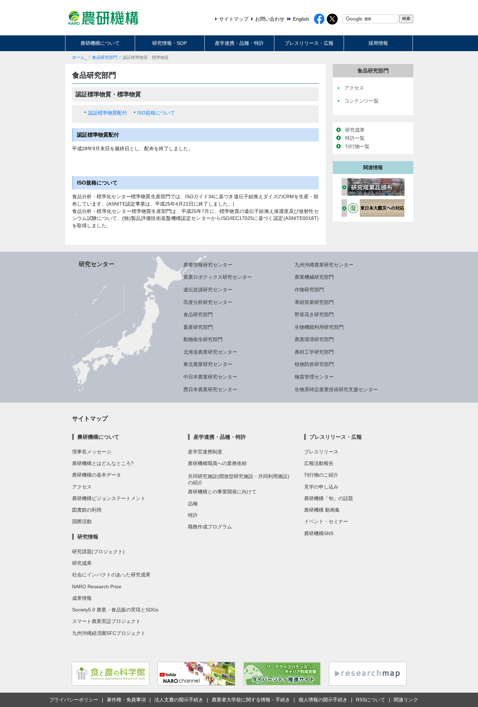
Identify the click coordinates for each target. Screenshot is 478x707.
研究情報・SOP (169, 43)
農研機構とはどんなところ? (103, 463)
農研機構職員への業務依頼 (217, 463)
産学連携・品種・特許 (239, 43)
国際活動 (82, 521)
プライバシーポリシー (73, 699)
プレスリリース (321, 452)
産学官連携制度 (205, 452)
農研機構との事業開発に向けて (222, 491)
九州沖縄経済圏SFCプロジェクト (109, 633)
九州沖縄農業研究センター (324, 265)
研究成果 (355, 130)
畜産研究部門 (198, 327)
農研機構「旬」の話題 (328, 498)
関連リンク (406, 699)
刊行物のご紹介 (321, 475)
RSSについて (370, 699)
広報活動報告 (318, 463)
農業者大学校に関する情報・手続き (251, 699)
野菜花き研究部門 (314, 314)
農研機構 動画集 (322, 510)
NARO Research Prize (96, 586)
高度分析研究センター (207, 302)
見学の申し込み (321, 487)
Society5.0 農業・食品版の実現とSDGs (115, 609)
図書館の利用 (86, 510)
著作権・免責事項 (126, 699)
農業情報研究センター (207, 265)
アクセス (82, 487)
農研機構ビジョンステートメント (109, 498)
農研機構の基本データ (96, 475)
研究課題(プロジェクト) (98, 551)
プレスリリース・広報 (308, 43)
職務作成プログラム (210, 526)
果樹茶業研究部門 (314, 302)
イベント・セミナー (326, 521)
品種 (193, 503)
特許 (193, 515)
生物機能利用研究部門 (319, 327)
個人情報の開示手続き (322, 699)
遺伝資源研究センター (207, 289)
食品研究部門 (104, 57)
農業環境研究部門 (314, 339)
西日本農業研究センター (210, 389)
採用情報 (378, 43)
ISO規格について (156, 113)
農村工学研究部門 (314, 352)
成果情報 (82, 598)
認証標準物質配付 (107, 113)
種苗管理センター (314, 377)
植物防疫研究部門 (314, 364)
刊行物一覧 (357, 146)
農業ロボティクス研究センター (217, 277)
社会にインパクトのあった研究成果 (111, 574)
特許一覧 (355, 138)
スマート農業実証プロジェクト (106, 621)
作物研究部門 (309, 289)
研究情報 (87, 537)
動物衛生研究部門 (203, 339)
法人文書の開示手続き (178, 699)
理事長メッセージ (91, 452)
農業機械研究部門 (314, 277)
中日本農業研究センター (210, 377)
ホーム (78, 57)
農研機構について (100, 43)
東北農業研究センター (207, 364)
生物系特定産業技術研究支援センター (336, 389)
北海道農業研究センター (210, 352)
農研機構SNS (318, 533)
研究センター (96, 264)
